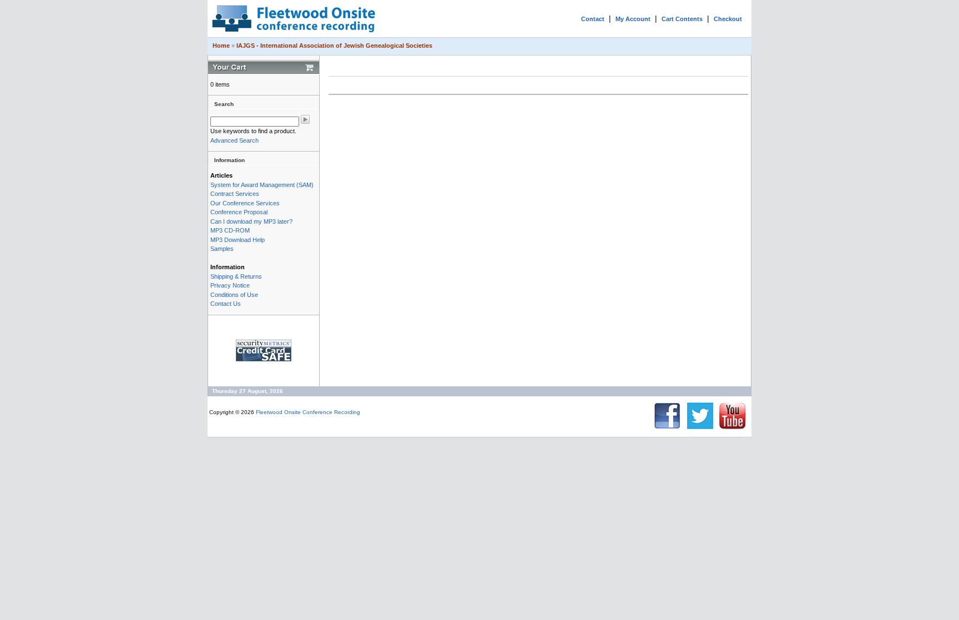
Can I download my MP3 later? (251, 221)
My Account (632, 19)
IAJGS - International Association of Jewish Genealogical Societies (334, 45)
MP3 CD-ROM (230, 230)
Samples (222, 248)
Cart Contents (682, 19)
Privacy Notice (230, 285)
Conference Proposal (238, 212)
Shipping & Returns (236, 276)
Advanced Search (234, 140)
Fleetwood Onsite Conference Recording (308, 412)
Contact (592, 19)
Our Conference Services (245, 203)
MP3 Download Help (237, 239)
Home (221, 45)
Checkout (728, 19)
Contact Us (225, 303)
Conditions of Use (234, 294)
